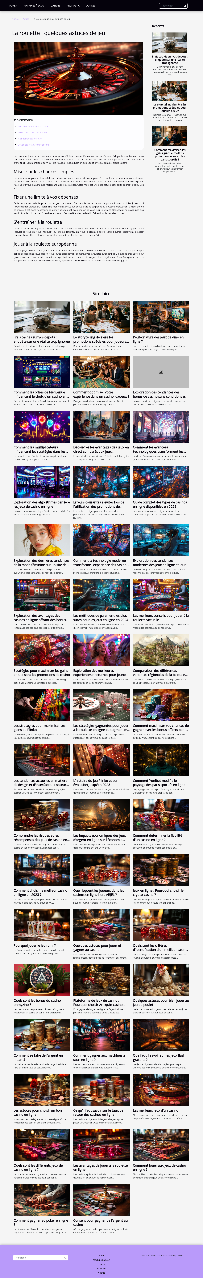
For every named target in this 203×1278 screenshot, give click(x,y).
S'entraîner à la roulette (30, 138)
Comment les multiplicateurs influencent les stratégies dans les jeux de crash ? (39, 451)
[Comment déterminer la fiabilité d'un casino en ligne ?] (161, 815)
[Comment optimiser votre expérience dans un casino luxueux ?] (101, 371)
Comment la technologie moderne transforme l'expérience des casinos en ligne (100, 564)
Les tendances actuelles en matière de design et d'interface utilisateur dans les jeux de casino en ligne (40, 784)
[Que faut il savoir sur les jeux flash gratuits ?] (161, 1034)
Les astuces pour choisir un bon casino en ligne (38, 1112)
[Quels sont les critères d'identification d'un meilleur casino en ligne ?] (161, 924)
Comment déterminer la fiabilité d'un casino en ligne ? (157, 837)
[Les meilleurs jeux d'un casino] (161, 1089)
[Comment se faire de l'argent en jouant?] (42, 1034)
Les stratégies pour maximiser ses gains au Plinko (39, 727)
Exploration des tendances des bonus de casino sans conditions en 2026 (160, 396)
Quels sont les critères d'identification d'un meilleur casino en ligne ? (160, 949)
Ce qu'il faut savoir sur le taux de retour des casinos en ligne (98, 1112)
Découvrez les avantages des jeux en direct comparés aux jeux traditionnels (101, 451)
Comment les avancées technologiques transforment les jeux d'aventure (158, 451)
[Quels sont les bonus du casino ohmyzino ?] (42, 979)
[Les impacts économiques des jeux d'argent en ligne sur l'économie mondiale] (101, 815)
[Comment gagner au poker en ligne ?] (42, 1199)
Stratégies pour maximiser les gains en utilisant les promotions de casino (42, 672)
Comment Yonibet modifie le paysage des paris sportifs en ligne (159, 782)
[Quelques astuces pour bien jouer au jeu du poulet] (161, 979)
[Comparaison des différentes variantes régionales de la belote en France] (161, 650)
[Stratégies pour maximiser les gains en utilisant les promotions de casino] (42, 650)
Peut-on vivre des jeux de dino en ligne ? (158, 339)
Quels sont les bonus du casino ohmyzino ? (37, 1002)
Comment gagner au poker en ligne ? (41, 1222)
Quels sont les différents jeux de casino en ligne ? (38, 1167)
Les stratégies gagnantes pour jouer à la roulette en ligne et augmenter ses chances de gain (101, 729)
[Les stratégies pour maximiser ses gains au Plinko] (42, 705)
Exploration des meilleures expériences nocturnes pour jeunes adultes (100, 674)
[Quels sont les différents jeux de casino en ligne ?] (42, 1144)
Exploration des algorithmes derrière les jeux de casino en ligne (42, 504)
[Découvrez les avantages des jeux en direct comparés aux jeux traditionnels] (101, 426)
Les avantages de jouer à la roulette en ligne (100, 1167)
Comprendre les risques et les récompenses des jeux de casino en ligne (40, 839)
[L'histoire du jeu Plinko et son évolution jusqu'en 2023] (101, 760)
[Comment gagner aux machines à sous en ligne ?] (101, 1034)
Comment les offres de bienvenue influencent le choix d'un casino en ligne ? (40, 396)
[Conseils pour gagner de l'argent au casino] (101, 1199)
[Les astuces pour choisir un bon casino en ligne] (42, 1089)
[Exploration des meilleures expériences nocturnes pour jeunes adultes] (101, 650)
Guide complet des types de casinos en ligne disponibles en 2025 (160, 504)
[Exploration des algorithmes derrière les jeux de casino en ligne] (42, 481)
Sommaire (25, 120)
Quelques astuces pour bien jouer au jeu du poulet (161, 1002)
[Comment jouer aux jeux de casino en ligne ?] (161, 1144)
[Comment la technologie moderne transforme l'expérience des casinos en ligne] (101, 540)
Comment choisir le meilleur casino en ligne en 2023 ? (40, 892)
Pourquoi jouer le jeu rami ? (35, 945)
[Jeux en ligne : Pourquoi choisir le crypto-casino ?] (161, 870)
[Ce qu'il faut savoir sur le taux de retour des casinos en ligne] (101, 1089)
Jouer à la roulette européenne (33, 144)
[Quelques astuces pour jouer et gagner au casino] (101, 924)
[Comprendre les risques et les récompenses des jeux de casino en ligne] (42, 815)
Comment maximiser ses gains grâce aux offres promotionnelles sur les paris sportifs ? (169, 154)
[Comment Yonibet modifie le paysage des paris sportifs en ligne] (161, 760)
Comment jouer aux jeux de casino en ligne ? (159, 1167)
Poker (13, 5)
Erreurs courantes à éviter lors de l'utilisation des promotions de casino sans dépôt (98, 506)
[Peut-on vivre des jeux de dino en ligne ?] (161, 316)
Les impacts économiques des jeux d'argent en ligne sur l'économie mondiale (99, 839)
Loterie (55, 5)
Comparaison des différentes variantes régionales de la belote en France (160, 674)
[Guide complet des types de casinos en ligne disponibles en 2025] (161, 481)
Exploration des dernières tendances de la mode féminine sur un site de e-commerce (41, 564)
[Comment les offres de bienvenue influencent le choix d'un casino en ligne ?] (42, 371)
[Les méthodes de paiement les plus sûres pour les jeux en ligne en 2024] (101, 595)
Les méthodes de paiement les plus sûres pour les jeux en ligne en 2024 (100, 617)
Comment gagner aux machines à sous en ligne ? (99, 1057)
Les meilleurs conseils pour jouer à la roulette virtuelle (161, 617)
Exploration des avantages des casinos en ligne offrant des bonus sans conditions (40, 619)
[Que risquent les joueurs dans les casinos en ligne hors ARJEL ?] (101, 870)
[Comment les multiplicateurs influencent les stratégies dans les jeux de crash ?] (42, 426)
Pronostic (73, 5)
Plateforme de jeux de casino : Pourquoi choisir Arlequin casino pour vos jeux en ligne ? (98, 1004)
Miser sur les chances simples (33, 126)
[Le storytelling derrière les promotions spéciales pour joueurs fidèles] (169, 91)
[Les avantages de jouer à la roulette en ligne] (101, 1144)
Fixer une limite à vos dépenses (34, 132)
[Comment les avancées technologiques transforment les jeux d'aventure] (161, 426)
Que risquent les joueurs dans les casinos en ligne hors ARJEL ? (98, 892)
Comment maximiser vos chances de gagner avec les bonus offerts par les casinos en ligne (161, 729)
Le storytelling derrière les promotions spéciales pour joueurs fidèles (170, 108)
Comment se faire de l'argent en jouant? (38, 1057)
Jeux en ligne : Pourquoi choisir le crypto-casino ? (158, 892)
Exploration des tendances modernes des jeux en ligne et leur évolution (159, 564)
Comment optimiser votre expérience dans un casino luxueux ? (101, 394)
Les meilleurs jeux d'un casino (155, 1110)
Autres (90, 5)
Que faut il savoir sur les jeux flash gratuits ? (159, 1057)
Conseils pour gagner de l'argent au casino (100, 1222)
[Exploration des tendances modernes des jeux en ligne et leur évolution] (161, 540)
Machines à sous (34, 5)
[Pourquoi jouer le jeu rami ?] (42, 924)
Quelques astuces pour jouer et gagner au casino (97, 947)
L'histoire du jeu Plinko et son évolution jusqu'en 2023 (95, 782)
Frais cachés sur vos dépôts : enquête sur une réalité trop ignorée (170, 60)
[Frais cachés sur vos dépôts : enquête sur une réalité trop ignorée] (169, 42)
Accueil (15, 19)
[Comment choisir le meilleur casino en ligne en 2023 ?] (42, 870)
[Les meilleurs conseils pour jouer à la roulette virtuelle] (161, 595)
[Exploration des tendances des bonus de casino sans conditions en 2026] (161, 371)
